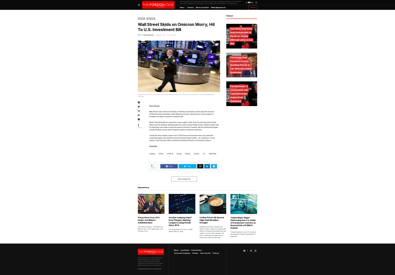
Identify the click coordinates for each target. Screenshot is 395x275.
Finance (187, 154)
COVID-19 (170, 154)
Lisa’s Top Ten (205, 253)
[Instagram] (255, 251)
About (176, 250)
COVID (161, 154)
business (152, 154)
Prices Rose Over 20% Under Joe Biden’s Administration (149, 220)
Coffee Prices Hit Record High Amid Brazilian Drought (212, 220)
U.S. (204, 154)
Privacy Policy (196, 250)
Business (141, 18)
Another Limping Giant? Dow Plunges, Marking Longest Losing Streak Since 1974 (180, 221)
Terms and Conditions (182, 253)
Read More (153, 146)
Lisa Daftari (185, 250)
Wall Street (212, 154)
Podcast (216, 253)
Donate (195, 253)
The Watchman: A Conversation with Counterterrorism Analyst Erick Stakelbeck (239, 93)
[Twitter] (251, 251)
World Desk (150, 18)
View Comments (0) (184, 179)
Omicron (196, 154)
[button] (139, 5)
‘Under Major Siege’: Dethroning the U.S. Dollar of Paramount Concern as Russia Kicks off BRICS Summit (243, 222)
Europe (179, 154)
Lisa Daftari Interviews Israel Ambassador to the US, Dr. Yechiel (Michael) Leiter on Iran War (241, 36)
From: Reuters (154, 106)
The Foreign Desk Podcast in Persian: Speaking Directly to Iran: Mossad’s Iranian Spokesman (241, 65)
